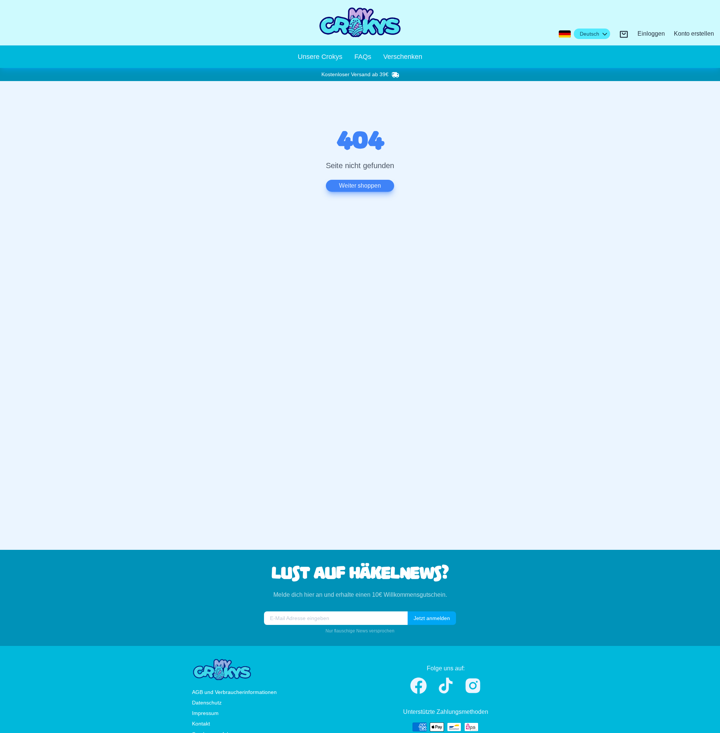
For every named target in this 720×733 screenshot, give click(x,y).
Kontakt (201, 724)
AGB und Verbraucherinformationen (234, 692)
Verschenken (402, 56)
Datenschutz (207, 703)
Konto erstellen (694, 34)
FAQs (362, 56)
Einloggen (651, 34)
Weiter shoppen (360, 185)
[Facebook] (418, 685)
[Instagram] (473, 685)
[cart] (623, 34)
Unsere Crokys (320, 56)
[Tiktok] (445, 685)
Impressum (205, 713)
